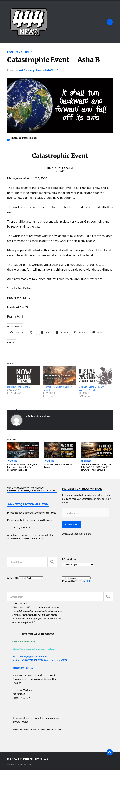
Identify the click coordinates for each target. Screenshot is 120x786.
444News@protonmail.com (28, 504)
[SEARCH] (52, 562)
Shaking (26, 52)
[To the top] (110, 752)
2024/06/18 (51, 70)
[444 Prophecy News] (60, 22)
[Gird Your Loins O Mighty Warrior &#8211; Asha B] (95, 375)
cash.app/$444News (23, 641)
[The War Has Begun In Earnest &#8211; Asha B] (59, 375)
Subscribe (71, 524)
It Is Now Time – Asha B (18, 386)
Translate (86, 580)
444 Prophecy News (30, 70)
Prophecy (13, 52)
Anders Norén (26, 764)
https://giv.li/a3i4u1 (22, 667)
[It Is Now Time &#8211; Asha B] (23, 375)
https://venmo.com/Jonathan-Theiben (33, 648)
